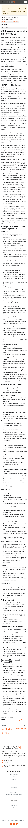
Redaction (14, 779)
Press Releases (14, 810)
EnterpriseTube (14, 774)
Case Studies (14, 805)
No (19, 720)
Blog (14, 807)
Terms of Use (14, 790)
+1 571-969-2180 (8, 760)
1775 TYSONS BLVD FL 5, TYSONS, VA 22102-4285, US (15, 766)
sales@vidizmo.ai (8, 762)
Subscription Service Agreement (14, 794)
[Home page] (2, 18)
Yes (19, 718)
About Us (14, 803)
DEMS (14, 777)
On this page (5, 27)
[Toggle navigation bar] (2, 2)
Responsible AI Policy (14, 792)
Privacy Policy (14, 787)
